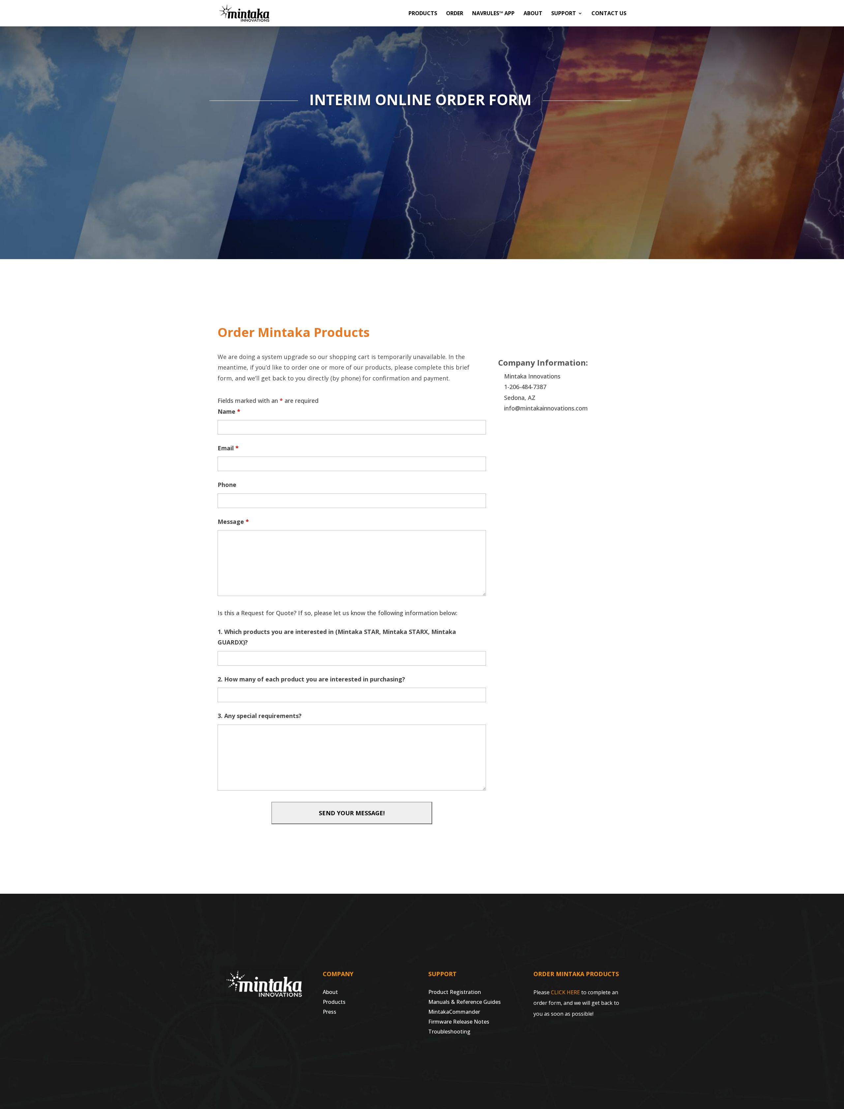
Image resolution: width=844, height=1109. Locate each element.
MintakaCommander (454, 1012)
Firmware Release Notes (458, 1022)
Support (563, 14)
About (533, 14)
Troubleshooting (449, 1032)
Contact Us (608, 14)
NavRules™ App (493, 14)
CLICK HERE (565, 992)
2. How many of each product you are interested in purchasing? (311, 679)
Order (454, 14)
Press (329, 1012)
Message (233, 521)
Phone (227, 485)
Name (229, 411)
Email (228, 448)
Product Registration (454, 993)
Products (422, 14)
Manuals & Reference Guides (464, 1002)
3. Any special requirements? (260, 716)
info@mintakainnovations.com (546, 408)
